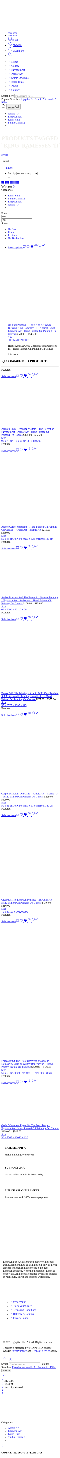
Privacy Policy (20, 1318)
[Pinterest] (34, 1288)
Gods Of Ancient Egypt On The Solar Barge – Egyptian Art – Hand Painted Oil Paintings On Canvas (30, 1127)
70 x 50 (5, 911)
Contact (15, 89)
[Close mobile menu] (2, 1393)
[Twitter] (16, 1288)
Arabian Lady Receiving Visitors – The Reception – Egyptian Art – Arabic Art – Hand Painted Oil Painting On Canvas (28, 431)
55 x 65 (5, 705)
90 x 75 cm (7, 440)
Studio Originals (19, 77)
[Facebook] (7, 1288)
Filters (8, 167)
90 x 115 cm (32, 805)
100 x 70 (14, 911)
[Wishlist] (30, 247)
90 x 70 (13, 609)
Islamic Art (52, 99)
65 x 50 (5, 609)
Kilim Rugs (17, 81)
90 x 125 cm (32, 538)
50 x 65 (12, 340)
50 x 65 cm (7, 538)
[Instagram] (25, 1288)
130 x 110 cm (33, 440)
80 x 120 (23, 1137)
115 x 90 (21, 609)
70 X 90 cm (19, 538)
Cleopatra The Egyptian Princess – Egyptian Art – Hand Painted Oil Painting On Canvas (27, 901)
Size (10, 337)
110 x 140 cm (46, 538)
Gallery (15, 65)
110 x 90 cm (19, 440)
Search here (7, 95)
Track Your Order (22, 1305)
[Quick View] (36, 247)
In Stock (12, 235)
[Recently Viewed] (10, 1360)
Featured (12, 232)
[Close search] (4, 1377)
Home (14, 61)
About (14, 85)
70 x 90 (20, 340)
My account (19, 1301)
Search (11, 107)
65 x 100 (14, 1137)
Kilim (4, 102)
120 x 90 (23, 911)
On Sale (12, 229)
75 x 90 (13, 705)
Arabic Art (16, 73)
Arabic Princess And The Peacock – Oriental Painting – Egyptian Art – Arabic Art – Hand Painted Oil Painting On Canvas (29, 600)
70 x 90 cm (19, 1073)
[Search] (10, 55)
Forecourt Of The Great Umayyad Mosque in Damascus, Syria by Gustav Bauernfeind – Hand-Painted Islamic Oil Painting (27, 1063)
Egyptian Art (18, 69)
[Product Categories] (10, 35)
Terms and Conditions (24, 1309)
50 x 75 (5, 1137)
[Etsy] (43, 1288)
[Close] (13, 186)
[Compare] (41, 247)
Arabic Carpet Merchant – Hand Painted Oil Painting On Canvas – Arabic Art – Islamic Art (29, 528)
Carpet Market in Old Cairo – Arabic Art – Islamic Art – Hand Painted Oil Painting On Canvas (29, 795)
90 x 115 (28, 340)
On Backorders (16, 238)
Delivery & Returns (23, 1314)
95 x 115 (21, 705)
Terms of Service (41, 1350)
